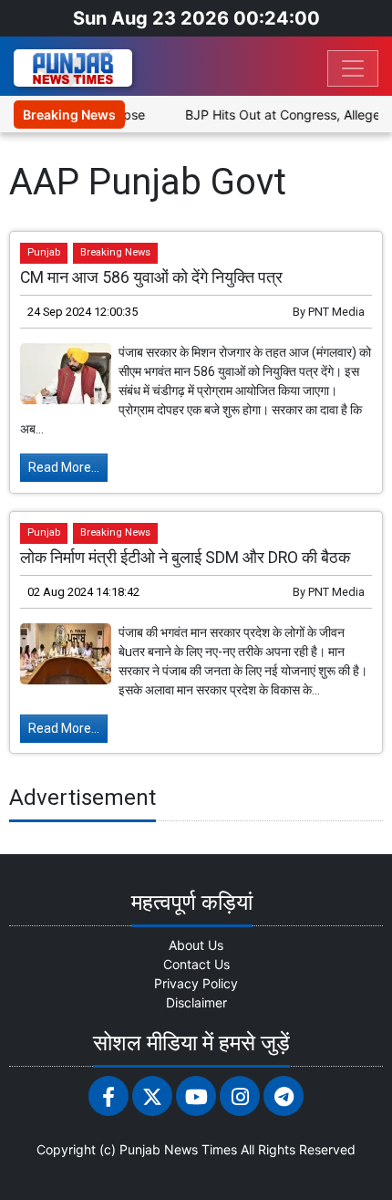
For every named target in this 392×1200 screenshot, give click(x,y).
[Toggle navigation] (352, 68)
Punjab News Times (178, 1149)
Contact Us (196, 964)
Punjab (43, 252)
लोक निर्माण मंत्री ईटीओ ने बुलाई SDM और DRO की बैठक (185, 557)
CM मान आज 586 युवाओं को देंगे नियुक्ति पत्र (151, 277)
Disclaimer (196, 1002)
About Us (196, 945)
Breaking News (115, 252)
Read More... (63, 467)
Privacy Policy (196, 983)
